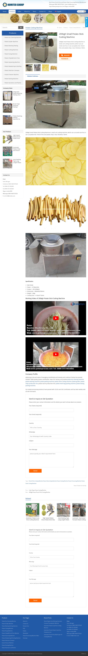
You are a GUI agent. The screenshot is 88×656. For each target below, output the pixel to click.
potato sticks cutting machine (63, 381)
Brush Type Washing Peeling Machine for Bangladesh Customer (16, 107)
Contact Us (42, 11)
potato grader (76, 381)
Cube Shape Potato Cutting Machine (37, 490)
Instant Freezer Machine (12, 74)
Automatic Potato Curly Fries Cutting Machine (32, 519)
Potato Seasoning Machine (12, 62)
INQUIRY (67, 55)
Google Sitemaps (31, 653)
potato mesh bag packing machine (66, 383)
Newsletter (25, 633)
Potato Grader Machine (11, 41)
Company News (7, 88)
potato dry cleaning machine (75, 379)
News (34, 11)
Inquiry (24, 631)
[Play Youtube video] (56, 318)
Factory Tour (26, 626)
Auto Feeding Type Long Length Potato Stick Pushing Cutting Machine (63, 519)
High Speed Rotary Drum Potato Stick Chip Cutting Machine (48, 519)
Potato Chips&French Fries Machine (11, 58)
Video (19, 11)
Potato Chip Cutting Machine (50, 481)
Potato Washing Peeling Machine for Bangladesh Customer (17, 119)
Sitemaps (25, 638)
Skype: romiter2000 (69, 6)
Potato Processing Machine (74, 481)
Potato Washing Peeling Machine (10, 46)
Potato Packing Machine (11, 78)
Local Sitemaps (38, 653)
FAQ (24, 628)
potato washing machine (33, 381)
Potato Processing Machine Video (31, 635)
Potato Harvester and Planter (13, 83)
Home (4, 11)
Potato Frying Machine (11, 54)
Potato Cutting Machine (34, 28)
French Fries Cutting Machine (36, 481)
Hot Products (7, 131)
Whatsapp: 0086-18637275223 (10, 193)
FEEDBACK (64, 59)
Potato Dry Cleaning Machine (13, 37)
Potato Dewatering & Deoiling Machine (11, 66)
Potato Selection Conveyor (12, 70)
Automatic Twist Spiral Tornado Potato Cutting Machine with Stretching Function (79, 519)
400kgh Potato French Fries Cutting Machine (39, 492)
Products (12, 11)
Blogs (50, 11)
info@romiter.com (72, 4)
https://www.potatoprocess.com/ (57, 6)
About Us (27, 11)
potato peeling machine (47, 381)
